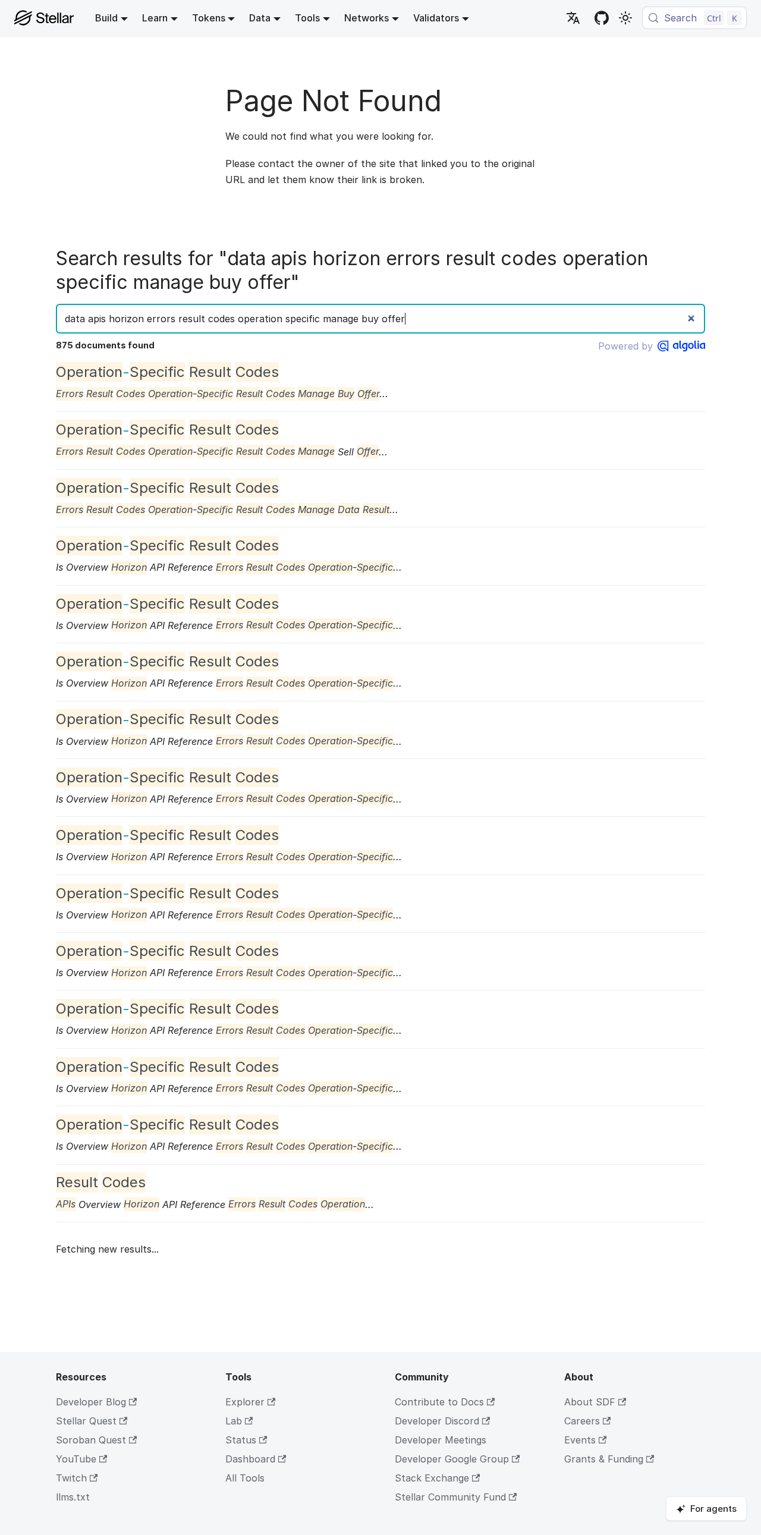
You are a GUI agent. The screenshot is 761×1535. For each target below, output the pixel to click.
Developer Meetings (440, 1440)
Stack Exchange (432, 1478)
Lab (233, 1421)
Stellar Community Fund (450, 1497)
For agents (713, 1508)
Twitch (71, 1478)
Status (240, 1440)
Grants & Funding (603, 1459)
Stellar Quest (86, 1421)
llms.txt (73, 1497)
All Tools (245, 1478)
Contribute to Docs (439, 1402)
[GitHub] (601, 17)
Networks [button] (366, 18)
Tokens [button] (208, 18)
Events (580, 1440)
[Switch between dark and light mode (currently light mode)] (625, 17)
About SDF (589, 1402)
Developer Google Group (452, 1459)
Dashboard (250, 1459)
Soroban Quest (91, 1440)
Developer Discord (437, 1421)
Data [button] (260, 18)
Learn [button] (155, 18)
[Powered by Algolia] (681, 346)
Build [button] (106, 18)
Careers (582, 1421)
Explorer (245, 1402)
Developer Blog (91, 1402)
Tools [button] (307, 18)
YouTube (76, 1459)
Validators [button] (436, 18)
